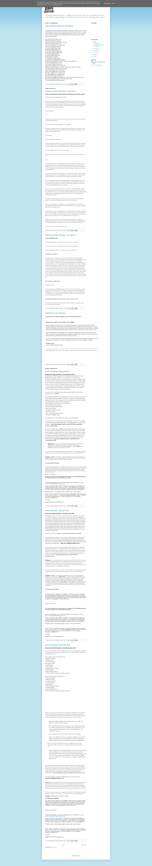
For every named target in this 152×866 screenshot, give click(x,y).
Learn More (107, 3)
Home (63, 845)
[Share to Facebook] (75, 84)
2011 (93, 54)
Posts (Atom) (53, 847)
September (96, 43)
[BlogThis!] (72, 84)
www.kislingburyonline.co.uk (58, 483)
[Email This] (71, 84)
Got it (113, 3)
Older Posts (83, 845)
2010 (93, 56)
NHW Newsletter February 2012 (57, 371)
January (95, 52)
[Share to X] (74, 84)
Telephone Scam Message (55, 313)
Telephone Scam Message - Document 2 (60, 91)
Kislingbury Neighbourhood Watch (99, 62)
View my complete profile (96, 65)
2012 (93, 41)
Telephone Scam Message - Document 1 (60, 235)
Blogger (78, 855)
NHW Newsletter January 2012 (57, 511)
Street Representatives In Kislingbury (59, 26)
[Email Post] (68, 84)
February (96, 50)
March (95, 48)
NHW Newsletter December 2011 (57, 645)
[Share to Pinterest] (77, 84)
